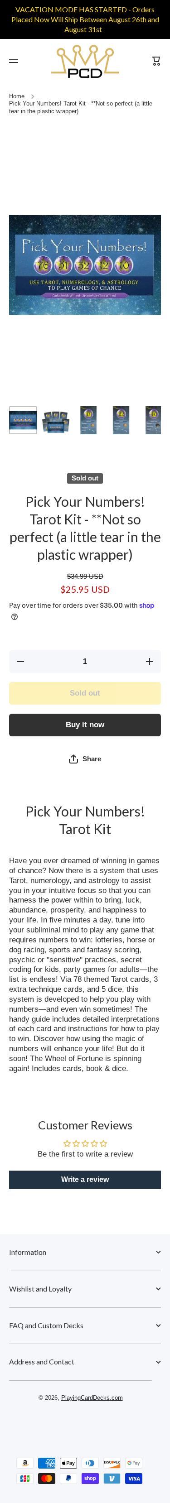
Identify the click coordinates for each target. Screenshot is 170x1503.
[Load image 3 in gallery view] (88, 420)
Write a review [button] (85, 1179)
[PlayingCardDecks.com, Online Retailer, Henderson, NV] (80, 1424)
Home (16, 96)
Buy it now (85, 724)
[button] (85, 759)
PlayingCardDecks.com (92, 1398)
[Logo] (85, 61)
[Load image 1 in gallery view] (23, 420)
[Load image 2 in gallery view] (56, 420)
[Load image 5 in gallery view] (154, 420)
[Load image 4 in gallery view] (121, 420)
